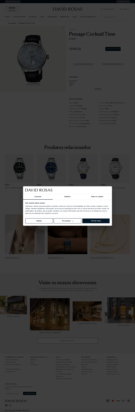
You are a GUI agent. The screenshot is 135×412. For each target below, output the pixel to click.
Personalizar (66, 221)
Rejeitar (39, 221)
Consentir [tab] (37, 196)
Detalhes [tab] (67, 196)
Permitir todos (96, 221)
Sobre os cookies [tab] (97, 196)
